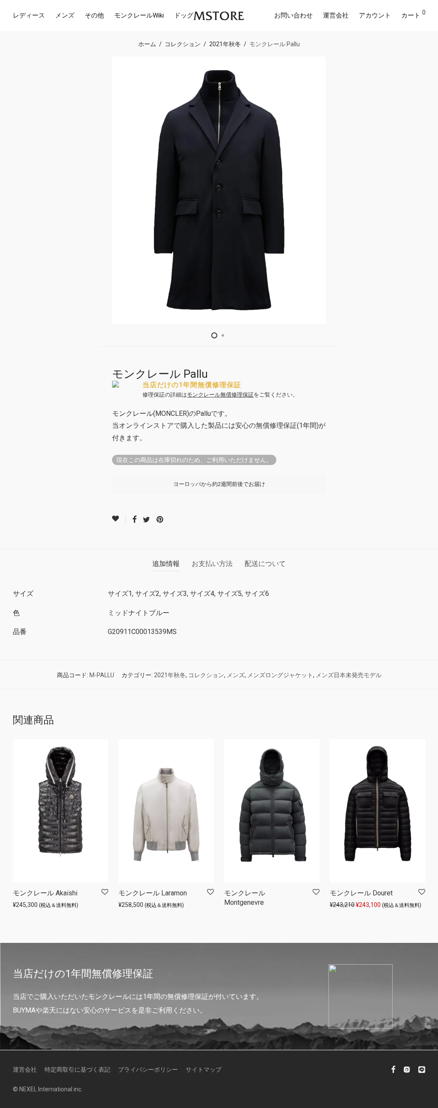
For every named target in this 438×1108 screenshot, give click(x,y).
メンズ (64, 15)
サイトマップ (204, 1069)
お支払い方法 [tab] (212, 564)
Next (423, 190)
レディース (29, 15)
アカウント (375, 15)
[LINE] (421, 1069)
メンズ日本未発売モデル (349, 675)
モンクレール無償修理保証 (220, 394)
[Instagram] (407, 1069)
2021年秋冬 (225, 44)
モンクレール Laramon (152, 893)
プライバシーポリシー (148, 1069)
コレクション (183, 44)
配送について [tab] (265, 564)
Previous (15, 190)
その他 (94, 15)
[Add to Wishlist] (119, 519)
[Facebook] (393, 1069)
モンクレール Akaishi (45, 893)
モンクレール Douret (361, 893)
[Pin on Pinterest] (160, 519)
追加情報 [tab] (166, 564)
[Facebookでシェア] (134, 519)
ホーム (147, 44)
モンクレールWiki (139, 15)
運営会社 (336, 15)
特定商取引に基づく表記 (77, 1069)
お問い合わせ (293, 15)
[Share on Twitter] (146, 519)
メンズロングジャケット (280, 675)
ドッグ (183, 15)
